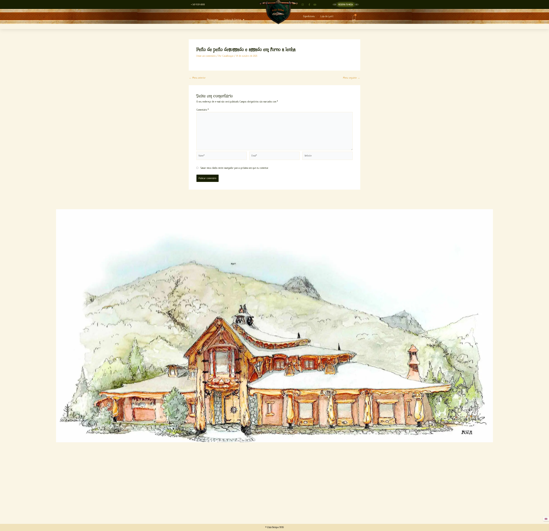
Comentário (202, 109)
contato (306, 22)
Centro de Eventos (232, 19)
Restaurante (212, 19)
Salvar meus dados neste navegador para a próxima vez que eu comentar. (234, 167)
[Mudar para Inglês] (546, 519)
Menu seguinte (351, 77)
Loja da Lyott (327, 16)
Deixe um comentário (206, 55)
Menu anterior (197, 77)
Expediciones (309, 16)
